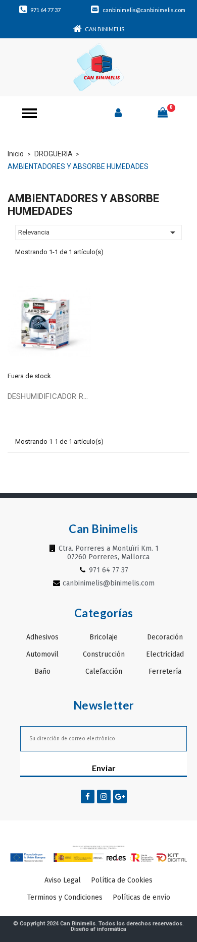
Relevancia (98, 232)
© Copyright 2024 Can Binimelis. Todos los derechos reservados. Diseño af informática (98, 926)
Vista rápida (49, 320)
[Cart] (162, 112)
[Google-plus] (120, 796)
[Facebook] (87, 796)
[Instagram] (104, 796)
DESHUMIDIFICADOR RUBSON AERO (49, 396)
